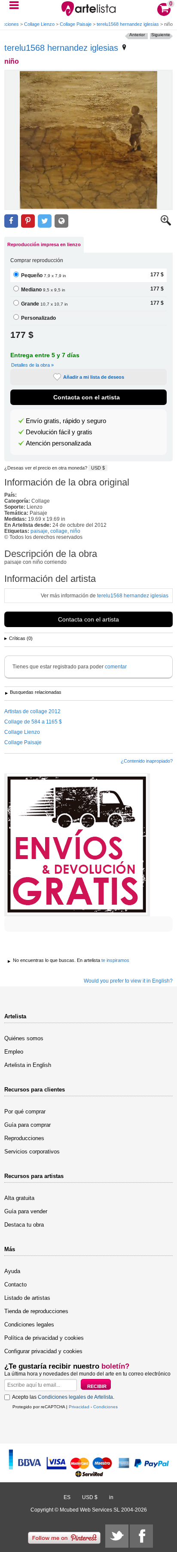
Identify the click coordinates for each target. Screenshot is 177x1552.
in (111, 1497)
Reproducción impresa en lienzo (44, 244)
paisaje (39, 531)
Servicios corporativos (32, 1151)
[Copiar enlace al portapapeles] (61, 221)
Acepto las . (63, 1397)
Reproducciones (24, 1138)
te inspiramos (115, 960)
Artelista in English (27, 1065)
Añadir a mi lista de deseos (93, 377)
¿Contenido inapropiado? (147, 761)
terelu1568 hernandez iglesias (128, 24)
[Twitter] (116, 1536)
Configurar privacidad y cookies (43, 1351)
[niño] (88, 140)
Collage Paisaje (76, 24)
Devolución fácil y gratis (59, 432)
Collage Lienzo (39, 24)
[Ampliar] (166, 224)
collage (58, 531)
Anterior (137, 34)
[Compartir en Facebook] (11, 221)
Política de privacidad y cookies (44, 1338)
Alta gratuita (19, 1198)
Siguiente (160, 34)
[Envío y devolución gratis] (77, 844)
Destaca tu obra (24, 1224)
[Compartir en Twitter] (45, 221)
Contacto (15, 1284)
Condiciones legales (29, 1324)
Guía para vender (25, 1211)
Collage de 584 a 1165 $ (33, 722)
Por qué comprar (25, 1111)
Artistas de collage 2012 (32, 711)
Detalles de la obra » (32, 365)
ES (67, 1497)
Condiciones (105, 1406)
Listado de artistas (27, 1298)
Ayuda (12, 1271)
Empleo (13, 1051)
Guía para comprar (27, 1125)
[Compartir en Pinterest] (28, 221)
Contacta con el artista (86, 397)
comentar (116, 667)
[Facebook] (141, 1536)
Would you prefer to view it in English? (128, 981)
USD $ (98, 467)
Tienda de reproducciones (36, 1311)
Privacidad (79, 1406)
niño (75, 531)
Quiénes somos (23, 1038)
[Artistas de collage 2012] (124, 48)
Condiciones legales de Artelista (75, 1397)
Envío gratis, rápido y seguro (66, 420)
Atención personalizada (58, 443)
